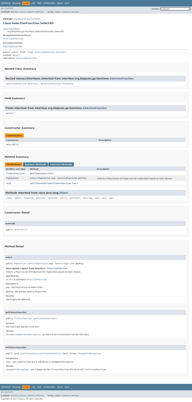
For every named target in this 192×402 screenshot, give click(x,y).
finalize (28, 198)
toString (87, 198)
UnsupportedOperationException (23, 334)
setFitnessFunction (41, 183)
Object (16, 55)
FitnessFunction (15, 173)
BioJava (21, 399)
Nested (14, 12)
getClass (40, 198)
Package (16, 3)
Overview (5, 3)
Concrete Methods (61, 164)
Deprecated (49, 3)
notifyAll (74, 198)
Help (67, 3)
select (33, 178)
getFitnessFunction (41, 173)
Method (40, 12)
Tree (39, 3)
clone (9, 198)
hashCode (52, 198)
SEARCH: (155, 9)
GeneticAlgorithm (67, 178)
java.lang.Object (11, 29)
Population (12, 178)
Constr (30, 12)
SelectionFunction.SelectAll (50, 52)
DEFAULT (10, 113)
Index (60, 3)
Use (33, 3)
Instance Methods (35, 164)
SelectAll (11, 144)
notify (63, 198)
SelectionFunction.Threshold (57, 84)
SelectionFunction (13, 38)
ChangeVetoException (89, 353)
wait (97, 198)
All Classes (7, 8)
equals (17, 198)
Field (22, 12)
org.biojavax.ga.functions (26, 19)
